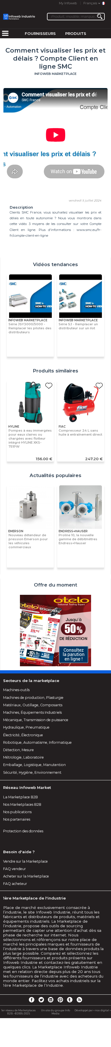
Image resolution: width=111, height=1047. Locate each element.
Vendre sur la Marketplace (25, 861)
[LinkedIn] (51, 999)
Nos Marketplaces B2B (22, 804)
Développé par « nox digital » (93, 1010)
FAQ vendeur (14, 869)
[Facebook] (31, 999)
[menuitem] (5, 34)
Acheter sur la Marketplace (26, 876)
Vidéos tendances (55, 264)
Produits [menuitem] (75, 33)
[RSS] (79, 999)
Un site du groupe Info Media (55, 1012)
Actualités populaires (55, 475)
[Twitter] (41, 999)
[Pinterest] (60, 999)
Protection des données (23, 831)
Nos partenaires (16, 819)
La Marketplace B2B (20, 797)
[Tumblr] (70, 999)
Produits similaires (55, 371)
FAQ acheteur (15, 884)
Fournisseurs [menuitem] (40, 33)
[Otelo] (55, 631)
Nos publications (17, 812)
